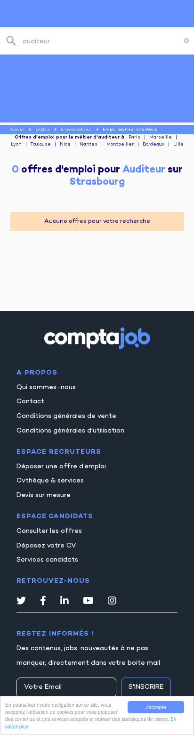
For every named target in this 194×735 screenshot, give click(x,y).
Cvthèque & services (50, 481)
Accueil (17, 129)
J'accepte (156, 706)
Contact (30, 402)
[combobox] (101, 41)
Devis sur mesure (43, 495)
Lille (178, 144)
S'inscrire (146, 687)
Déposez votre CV (46, 546)
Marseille (160, 137)
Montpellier (120, 144)
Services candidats (47, 560)
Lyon (16, 144)
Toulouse (40, 144)
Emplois (42, 129)
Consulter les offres (49, 531)
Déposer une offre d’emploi (61, 467)
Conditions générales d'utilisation (70, 431)
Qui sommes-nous (46, 388)
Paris (134, 137)
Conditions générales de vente (66, 416)
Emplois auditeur (76, 129)
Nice (65, 144)
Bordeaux (153, 144)
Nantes (88, 144)
